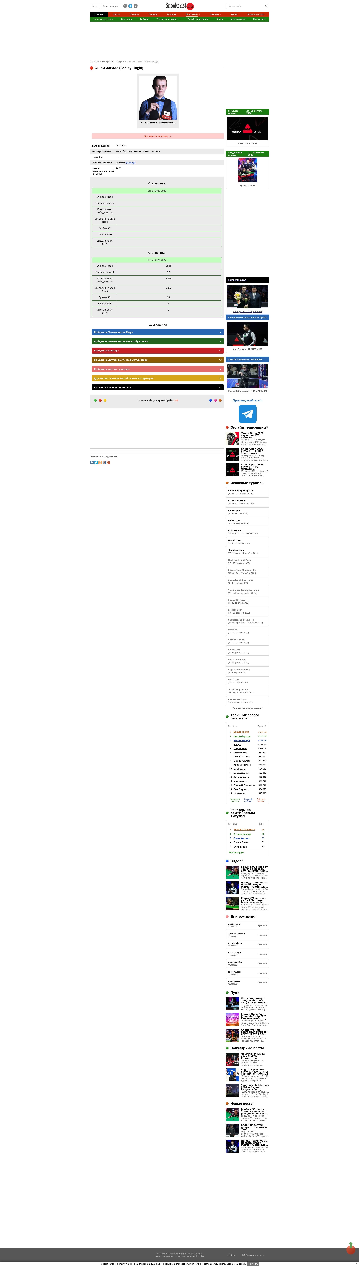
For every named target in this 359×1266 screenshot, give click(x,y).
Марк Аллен (240, 781)
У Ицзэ (237, 744)
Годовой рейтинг (248, 800)
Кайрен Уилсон (242, 764)
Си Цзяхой (240, 793)
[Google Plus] (108, 462)
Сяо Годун (239, 768)
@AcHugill (131, 162)
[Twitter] (96, 462)
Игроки (122, 61)
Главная (94, 61)
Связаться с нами (255, 1254)
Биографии (108, 61)
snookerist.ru (198, 1256)
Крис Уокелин (242, 777)
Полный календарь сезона (247, 708)
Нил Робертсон (242, 736)
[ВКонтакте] (92, 462)
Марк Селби (240, 748)
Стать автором (111, 5)
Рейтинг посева (261, 800)
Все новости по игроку (156, 136)
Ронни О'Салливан (244, 785)
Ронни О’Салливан (244, 829)
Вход (94, 5)
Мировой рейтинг (235, 800)
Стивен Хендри (242, 834)
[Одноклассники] (100, 462)
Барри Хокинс (242, 772)
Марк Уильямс (242, 760)
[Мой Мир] (104, 462)
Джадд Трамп (241, 731)
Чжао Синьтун (242, 740)
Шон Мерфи (240, 752)
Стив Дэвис (240, 846)
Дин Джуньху (241, 789)
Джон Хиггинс (242, 756)
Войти (234, 1255)
